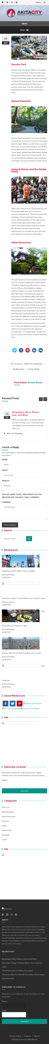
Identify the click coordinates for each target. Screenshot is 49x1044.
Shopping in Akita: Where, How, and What (19, 959)
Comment (6, 502)
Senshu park (37, 364)
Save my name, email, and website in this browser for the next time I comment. (22, 495)
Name (5, 459)
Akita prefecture (8, 816)
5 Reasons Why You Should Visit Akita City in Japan (23, 974)
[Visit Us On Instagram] (30, 708)
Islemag (15, 1039)
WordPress (33, 1039)
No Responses (18, 369)
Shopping (18, 433)
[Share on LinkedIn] (34, 352)
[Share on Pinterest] (27, 352)
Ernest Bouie (34, 369)
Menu (38, 2)
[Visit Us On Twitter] (12, 703)
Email (5, 470)
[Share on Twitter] (14, 352)
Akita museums (8, 812)
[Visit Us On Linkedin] (11, 708)
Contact (27, 1036)
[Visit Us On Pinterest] (19, 703)
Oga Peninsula (8, 978)
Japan (4, 826)
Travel (4, 839)
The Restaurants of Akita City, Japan (17, 970)
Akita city (28, 364)
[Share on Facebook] (21, 352)
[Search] (29, 538)
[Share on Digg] (40, 352)
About (37, 1036)
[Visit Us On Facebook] (5, 703)
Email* (4, 780)
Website (6, 481)
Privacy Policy (15, 1036)
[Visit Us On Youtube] (32, 703)
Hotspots (5, 821)
